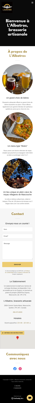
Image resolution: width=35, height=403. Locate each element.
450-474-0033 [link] (17, 312)
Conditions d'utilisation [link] (22, 272)
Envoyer (17, 264)
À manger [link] (17, 388)
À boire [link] (17, 386)
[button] (32, 2)
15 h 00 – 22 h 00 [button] (23, 323)
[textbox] (17, 229)
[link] (7, 2)
